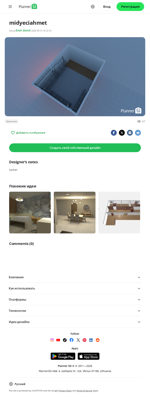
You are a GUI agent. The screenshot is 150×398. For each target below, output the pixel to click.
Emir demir (23, 30)
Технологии (17, 311)
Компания (16, 277)
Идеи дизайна (19, 322)
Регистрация (130, 7)
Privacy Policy (65, 390)
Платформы (17, 299)
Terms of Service (84, 390)
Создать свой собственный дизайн (75, 148)
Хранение (11, 121)
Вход (106, 7)
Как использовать (22, 288)
